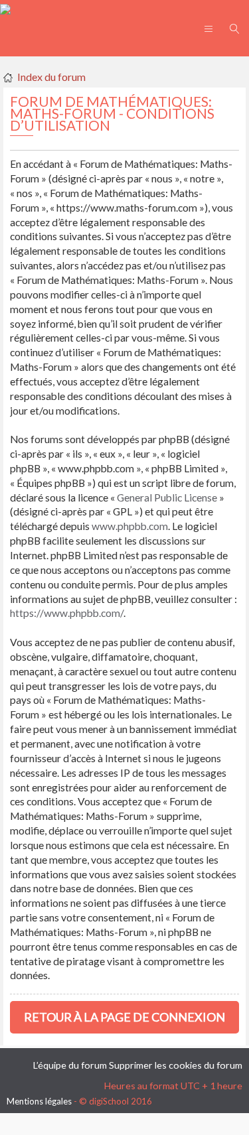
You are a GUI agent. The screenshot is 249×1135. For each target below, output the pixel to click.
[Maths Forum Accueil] (5, 7)
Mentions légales (39, 1101)
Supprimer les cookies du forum (175, 1065)
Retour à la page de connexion (124, 1017)
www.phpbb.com (130, 526)
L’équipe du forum (70, 1065)
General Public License (167, 497)
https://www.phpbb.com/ (67, 613)
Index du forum (51, 76)
